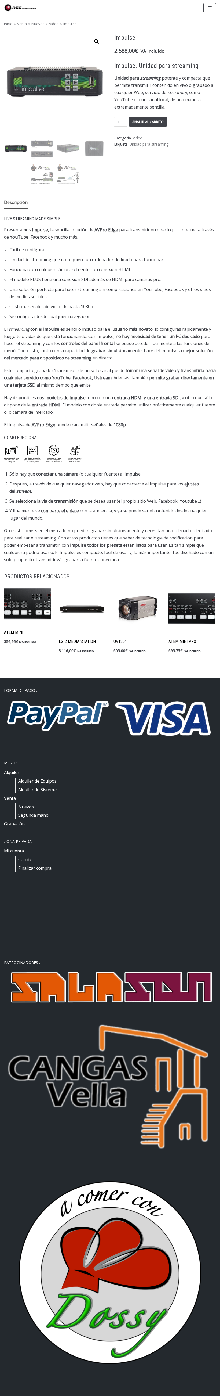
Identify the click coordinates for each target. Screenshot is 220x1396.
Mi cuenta (14, 851)
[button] (96, 41)
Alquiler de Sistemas (38, 790)
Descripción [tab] (16, 202)
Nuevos (38, 23)
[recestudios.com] (20, 8)
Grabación (14, 824)
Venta (22, 23)
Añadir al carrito (148, 121)
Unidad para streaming (149, 144)
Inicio (8, 23)
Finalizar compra (35, 868)
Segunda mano (33, 815)
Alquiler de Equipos (37, 781)
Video (54, 23)
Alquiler (11, 772)
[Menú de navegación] (209, 7)
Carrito (25, 859)
